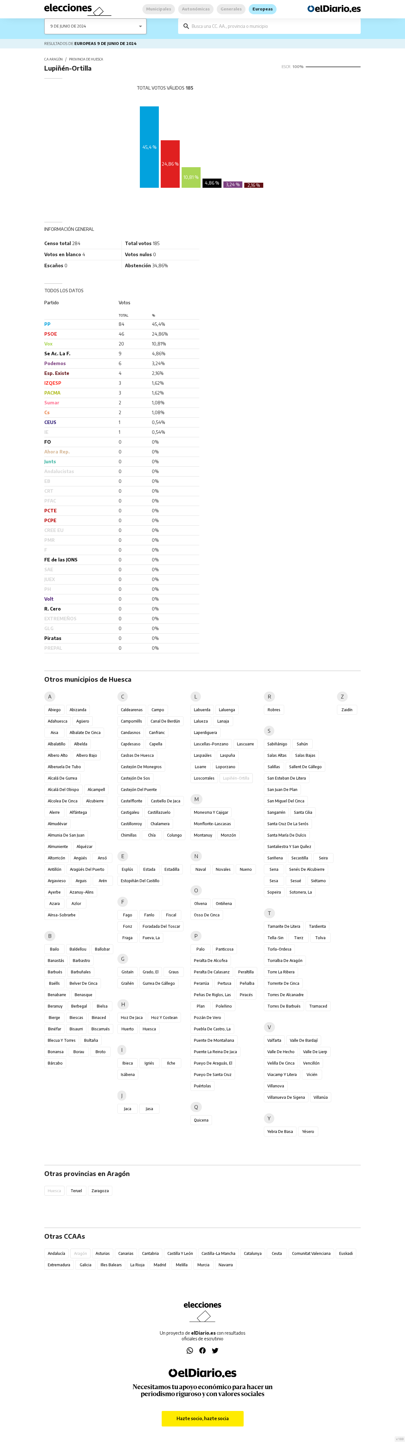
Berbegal (79, 1006)
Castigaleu (130, 812)
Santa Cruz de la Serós (287, 823)
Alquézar (84, 846)
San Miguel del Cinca (285, 801)
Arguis (81, 880)
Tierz (298, 937)
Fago (127, 915)
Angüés (80, 858)
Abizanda (78, 709)
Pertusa (224, 983)
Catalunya (253, 1253)
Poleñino (224, 1006)
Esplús (127, 869)
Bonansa (56, 1051)
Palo (200, 949)
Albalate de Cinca (85, 732)
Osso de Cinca (207, 915)
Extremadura (59, 1264)
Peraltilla (246, 972)
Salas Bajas (305, 755)
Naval (201, 869)
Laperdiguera (205, 732)
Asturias (103, 1253)
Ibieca (127, 1063)
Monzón (228, 835)
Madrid (160, 1264)
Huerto (128, 1029)
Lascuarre (245, 744)
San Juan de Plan (282, 789)
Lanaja (223, 721)
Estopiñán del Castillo (140, 880)
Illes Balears (111, 1264)
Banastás (56, 960)
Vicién (312, 1074)
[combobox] (274, 26)
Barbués (55, 972)
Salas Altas (277, 755)
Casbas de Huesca (137, 755)
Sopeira (274, 892)
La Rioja (137, 1264)
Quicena (201, 1120)
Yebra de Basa (280, 1131)
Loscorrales (204, 778)
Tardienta (317, 926)
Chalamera (160, 823)
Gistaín (128, 972)
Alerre (54, 812)
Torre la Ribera (281, 972)
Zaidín (346, 709)
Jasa (149, 1108)
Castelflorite (131, 801)
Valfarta (274, 1040)
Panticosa (225, 949)
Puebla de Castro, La (212, 1029)
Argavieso (57, 880)
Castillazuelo (159, 812)
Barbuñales (81, 972)
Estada (149, 869)
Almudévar (57, 823)
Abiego (54, 709)
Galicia (85, 1264)
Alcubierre (95, 801)
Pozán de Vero (207, 1017)
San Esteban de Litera (286, 778)
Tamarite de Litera (283, 926)
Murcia (203, 1264)
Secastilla (299, 858)
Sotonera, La (301, 892)
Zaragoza (100, 1190)
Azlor (76, 903)
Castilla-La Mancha (218, 1253)
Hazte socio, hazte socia (203, 1418)
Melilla (182, 1264)
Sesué (295, 880)
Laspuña (227, 755)
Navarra (226, 1264)
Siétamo (318, 880)
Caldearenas (132, 709)
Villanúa (321, 1097)
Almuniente (58, 846)
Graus (174, 972)
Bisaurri (76, 1029)
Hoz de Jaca (132, 1017)
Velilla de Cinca (281, 1063)
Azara (54, 903)
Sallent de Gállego (305, 766)
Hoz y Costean (164, 1017)
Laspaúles (203, 755)
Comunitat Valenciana (311, 1253)
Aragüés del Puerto (87, 869)
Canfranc (157, 732)
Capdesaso (130, 744)
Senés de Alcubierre (307, 869)
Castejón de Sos (135, 778)
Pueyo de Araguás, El (213, 1063)
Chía (152, 835)
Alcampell (96, 789)
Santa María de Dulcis (286, 835)
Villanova (275, 1086)
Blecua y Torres (62, 1040)
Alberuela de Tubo (64, 766)
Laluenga (227, 709)
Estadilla (172, 869)
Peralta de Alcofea (210, 960)
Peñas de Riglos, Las (212, 994)
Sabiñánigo (277, 744)
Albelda (80, 744)
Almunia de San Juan (66, 835)
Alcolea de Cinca (63, 801)
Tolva (320, 937)
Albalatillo (56, 744)
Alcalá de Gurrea (62, 778)
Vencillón (311, 1063)
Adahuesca (57, 721)
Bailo (54, 949)
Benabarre (57, 994)
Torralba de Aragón (284, 960)
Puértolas (202, 1086)
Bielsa (102, 1006)
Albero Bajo (86, 755)
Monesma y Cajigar (211, 812)
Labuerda (202, 709)
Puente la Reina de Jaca (215, 1051)
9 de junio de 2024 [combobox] (68, 26)
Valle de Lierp (315, 1051)
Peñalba (247, 983)
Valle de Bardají (304, 1040)
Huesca (149, 1029)
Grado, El (151, 972)
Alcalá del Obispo (63, 789)
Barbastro (81, 960)
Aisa (54, 732)
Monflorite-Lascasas (212, 823)
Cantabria (150, 1253)
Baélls (54, 983)
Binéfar (54, 1029)
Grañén (127, 983)
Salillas (274, 766)
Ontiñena (224, 903)
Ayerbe (54, 892)
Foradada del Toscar (161, 926)
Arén (103, 880)
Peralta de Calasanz (212, 972)
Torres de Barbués (284, 1006)
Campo (158, 709)
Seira (323, 858)
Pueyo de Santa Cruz (213, 1074)
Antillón (54, 869)
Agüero (82, 721)
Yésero (308, 1131)
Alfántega (78, 812)
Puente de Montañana (214, 1040)
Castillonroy (131, 823)
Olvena (200, 903)
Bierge (54, 1017)
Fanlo (149, 915)
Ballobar (102, 949)
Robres (274, 709)
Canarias (126, 1253)
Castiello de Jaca (165, 801)
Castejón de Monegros (141, 766)
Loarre (200, 766)
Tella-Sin (275, 937)
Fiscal (171, 915)
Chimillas (129, 835)
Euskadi (346, 1253)
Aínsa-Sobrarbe (62, 915)
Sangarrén (276, 812)
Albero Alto (58, 755)
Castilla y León (180, 1253)
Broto (101, 1051)
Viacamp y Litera (282, 1074)
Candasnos (130, 732)
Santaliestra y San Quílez (289, 846)
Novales (223, 869)
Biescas (76, 1017)
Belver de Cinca (83, 983)
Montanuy (203, 835)
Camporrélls (131, 721)
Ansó (102, 858)
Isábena (128, 1074)
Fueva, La (151, 937)
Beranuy (55, 1006)
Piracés (246, 994)
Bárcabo (55, 1063)
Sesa (274, 880)
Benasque (83, 994)
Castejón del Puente (139, 789)
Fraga (127, 937)
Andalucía (56, 1253)
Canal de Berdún (165, 721)
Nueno (246, 869)
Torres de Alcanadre (285, 994)
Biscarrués (100, 1029)
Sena (274, 869)
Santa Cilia (303, 812)
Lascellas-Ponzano (211, 744)
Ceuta (277, 1253)
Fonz (127, 926)
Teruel (76, 1190)
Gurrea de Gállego (159, 983)
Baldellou (78, 949)
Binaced (99, 1017)
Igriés (149, 1063)
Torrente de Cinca (283, 983)
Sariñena (275, 858)
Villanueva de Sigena (286, 1097)
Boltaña (91, 1040)
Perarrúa (201, 983)
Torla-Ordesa (279, 949)
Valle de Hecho (281, 1051)
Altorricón (56, 858)
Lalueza (201, 721)
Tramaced (318, 1006)
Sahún (302, 744)
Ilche (171, 1063)
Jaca (127, 1108)
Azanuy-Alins (82, 892)
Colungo (174, 835)
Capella (155, 744)
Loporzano (225, 766)
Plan (201, 1006)
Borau (78, 1051)
